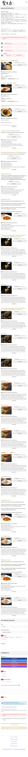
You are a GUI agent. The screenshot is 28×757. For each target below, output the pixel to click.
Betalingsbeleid (14, 743)
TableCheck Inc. (11, 749)
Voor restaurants (14, 736)
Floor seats (8, 55)
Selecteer (20, 64)
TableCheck (14, 666)
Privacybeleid (14, 741)
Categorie (5, 53)
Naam (3, 671)
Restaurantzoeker (14, 745)
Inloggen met (3, 656)
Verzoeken (3, 643)
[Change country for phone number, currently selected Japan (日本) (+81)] (2, 682)
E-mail (3, 697)
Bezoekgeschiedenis (5, 629)
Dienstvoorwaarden (14, 739)
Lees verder (14, 126)
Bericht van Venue (4, 11)
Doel (2, 624)
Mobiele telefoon (6, 679)
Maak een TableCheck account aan (9, 706)
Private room (19, 55)
